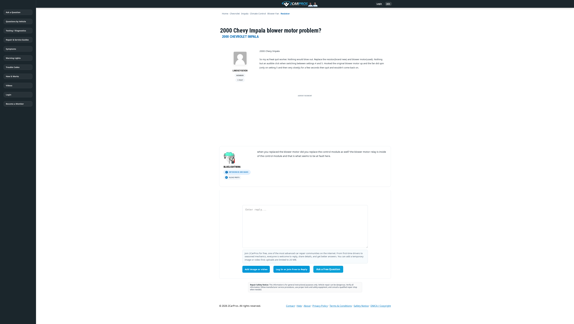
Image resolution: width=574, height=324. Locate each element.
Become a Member (15, 103)
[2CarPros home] (284, 4)
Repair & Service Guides (17, 39)
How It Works (12, 76)
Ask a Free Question (328, 269)
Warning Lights (13, 58)
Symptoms (11, 49)
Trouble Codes (13, 67)
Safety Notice (361, 306)
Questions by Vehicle (16, 21)
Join (388, 3)
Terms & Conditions (341, 306)
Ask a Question (13, 12)
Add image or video (256, 269)
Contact (290, 306)
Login (379, 3)
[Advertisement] (305, 119)
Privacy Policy (320, 306)
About (307, 306)
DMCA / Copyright (381, 306)
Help (299, 306)
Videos (9, 85)
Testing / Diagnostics (16, 30)
